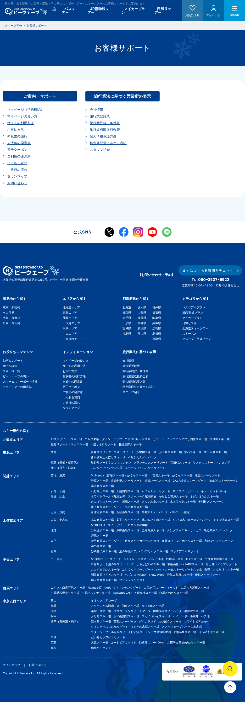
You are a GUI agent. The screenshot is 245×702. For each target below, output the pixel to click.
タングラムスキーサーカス (184, 530)
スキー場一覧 (11, 371)
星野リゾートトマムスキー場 (69, 444)
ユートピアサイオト (123, 642)
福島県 (126, 333)
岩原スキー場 (99, 480)
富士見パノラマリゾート (221, 564)
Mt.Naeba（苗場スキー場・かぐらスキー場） (120, 475)
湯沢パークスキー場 (157, 480)
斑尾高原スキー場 (153, 530)
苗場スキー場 (161, 475)
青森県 (126, 312)
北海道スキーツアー (195, 328)
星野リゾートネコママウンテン (111, 462)
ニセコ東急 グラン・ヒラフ (103, 439)
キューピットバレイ (214, 491)
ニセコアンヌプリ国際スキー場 (187, 439)
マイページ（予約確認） (25, 109)
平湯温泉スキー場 (184, 632)
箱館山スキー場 (101, 611)
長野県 (142, 323)
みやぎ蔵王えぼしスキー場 (108, 457)
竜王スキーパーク (127, 520)
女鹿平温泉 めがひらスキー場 (186, 642)
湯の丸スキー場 (101, 546)
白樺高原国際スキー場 (219, 559)
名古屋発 (8, 312)
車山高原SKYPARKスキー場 (185, 564)
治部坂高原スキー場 (180, 574)
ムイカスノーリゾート (156, 491)
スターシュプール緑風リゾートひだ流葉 (117, 632)
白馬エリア (70, 328)
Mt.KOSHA (98, 525)
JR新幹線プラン (192, 312)
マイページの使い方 (22, 116)
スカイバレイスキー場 (156, 616)
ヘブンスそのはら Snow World (144, 574)
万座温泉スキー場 (127, 512)
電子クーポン (17, 150)
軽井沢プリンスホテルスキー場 (182, 541)
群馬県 (142, 318)
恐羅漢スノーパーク (152, 642)
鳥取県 (156, 339)
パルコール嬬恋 (180, 512)
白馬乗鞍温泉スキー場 (65, 593)
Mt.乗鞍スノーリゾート (106, 559)
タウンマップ (17, 176)
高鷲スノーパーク (124, 621)
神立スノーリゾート (207, 475)
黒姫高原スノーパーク (218, 530)
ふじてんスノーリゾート (138, 569)
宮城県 (126, 328)
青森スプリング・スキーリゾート (112, 452)
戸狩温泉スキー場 (127, 530)
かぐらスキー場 (182, 475)
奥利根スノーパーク (211, 501)
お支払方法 (15, 129)
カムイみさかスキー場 (105, 569)
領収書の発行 (17, 136)
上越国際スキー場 (127, 491)
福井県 (156, 307)
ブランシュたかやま (132, 580)
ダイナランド (147, 621)
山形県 (126, 323)
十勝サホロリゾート (103, 444)
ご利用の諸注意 (19, 156)
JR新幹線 (98, 10)
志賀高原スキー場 (102, 520)
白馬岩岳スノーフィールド (161, 587)
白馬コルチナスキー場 (96, 593)
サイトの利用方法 (20, 123)
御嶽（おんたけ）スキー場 (221, 569)
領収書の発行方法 (74, 376)
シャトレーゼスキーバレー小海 (143, 559)
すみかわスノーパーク (142, 457)
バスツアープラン (193, 307)
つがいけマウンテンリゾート (122, 587)
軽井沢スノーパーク (154, 512)
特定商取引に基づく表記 (108, 143)
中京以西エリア (73, 339)
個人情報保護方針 (103, 136)
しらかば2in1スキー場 (150, 564)
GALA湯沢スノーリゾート (189, 480)
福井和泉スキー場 (127, 605)
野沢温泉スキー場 (102, 530)
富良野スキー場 (220, 439)
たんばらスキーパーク (105, 501)
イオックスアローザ (104, 600)
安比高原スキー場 (170, 452)
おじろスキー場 (101, 616)
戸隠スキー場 (99, 535)
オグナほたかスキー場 (204, 496)
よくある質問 (17, 163)
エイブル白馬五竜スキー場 (68, 587)
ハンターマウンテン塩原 (106, 468)
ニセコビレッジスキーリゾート (144, 439)
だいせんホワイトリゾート (108, 637)
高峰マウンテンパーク (218, 541)
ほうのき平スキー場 (211, 632)
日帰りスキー (191, 323)
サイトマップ (11, 665)
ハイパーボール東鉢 (186, 616)
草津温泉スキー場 (102, 512)
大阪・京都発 (11, 318)
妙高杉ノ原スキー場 (104, 551)
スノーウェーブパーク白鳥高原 (183, 626)
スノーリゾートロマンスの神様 (128, 525)
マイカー (133, 10)
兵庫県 (156, 323)
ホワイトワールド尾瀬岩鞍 (108, 496)
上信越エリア (71, 323)
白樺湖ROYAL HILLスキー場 (184, 559)
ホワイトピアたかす (197, 621)
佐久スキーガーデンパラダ (142, 541)
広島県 (156, 328)
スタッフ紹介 (100, 150)
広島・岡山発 (11, 323)
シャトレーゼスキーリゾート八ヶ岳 (179, 569)
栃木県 (142, 307)
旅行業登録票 (100, 116)
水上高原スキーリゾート (106, 507)
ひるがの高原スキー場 (145, 626)
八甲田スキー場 (146, 452)
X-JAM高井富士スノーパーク (192, 520)
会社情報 (96, 109)
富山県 (142, 333)
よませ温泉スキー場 (226, 520)
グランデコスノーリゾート (151, 462)
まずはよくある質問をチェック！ (210, 270)
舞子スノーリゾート (186, 491)
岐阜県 (156, 318)
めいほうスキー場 (169, 621)
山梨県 (142, 312)
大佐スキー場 (99, 642)
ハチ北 (205, 616)
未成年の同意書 (19, 143)
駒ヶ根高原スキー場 (104, 580)
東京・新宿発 (11, 307)
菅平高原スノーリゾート (106, 541)
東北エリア (70, 312)
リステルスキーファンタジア (211, 462)
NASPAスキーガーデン (224, 480)
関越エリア (70, 318)
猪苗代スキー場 (180, 462)
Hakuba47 (95, 587)
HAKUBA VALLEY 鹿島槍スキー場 (135, 593)
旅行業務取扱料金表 (105, 129)
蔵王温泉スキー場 (215, 452)
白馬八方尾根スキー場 (195, 587)
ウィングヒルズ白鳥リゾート (109, 626)
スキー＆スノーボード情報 (20, 381)
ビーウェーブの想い (16, 376)
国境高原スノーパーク (167, 611)
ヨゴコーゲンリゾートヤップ (132, 611)
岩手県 (126, 318)
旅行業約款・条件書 (105, 123)
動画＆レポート (13, 360)
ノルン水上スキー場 (154, 501)
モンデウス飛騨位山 (158, 632)
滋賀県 (156, 312)
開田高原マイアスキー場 (106, 574)
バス (68, 10)
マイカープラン (192, 318)
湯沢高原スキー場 (102, 486)
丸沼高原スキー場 (136, 507)
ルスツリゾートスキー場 (66, 439)
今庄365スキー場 (153, 605)
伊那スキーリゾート (208, 574)
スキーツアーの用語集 (17, 387)
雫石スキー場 (192, 452)
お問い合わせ (17, 183)
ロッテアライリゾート (184, 551)
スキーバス (189, 333)
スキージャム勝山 (102, 605)
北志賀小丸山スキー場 (156, 520)
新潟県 (142, 328)
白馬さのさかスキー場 (173, 593)
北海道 (126, 307)
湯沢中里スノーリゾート (126, 480)
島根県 (156, 333)
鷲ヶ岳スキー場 (101, 621)
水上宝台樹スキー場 (183, 501)
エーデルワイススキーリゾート (145, 468)
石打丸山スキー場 (102, 491)
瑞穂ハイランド (101, 647)
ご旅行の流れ (17, 170)
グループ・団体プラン (196, 339)
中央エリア (70, 333)
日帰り (163, 10)
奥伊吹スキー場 (195, 611)
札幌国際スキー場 (130, 444)
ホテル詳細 (10, 366)
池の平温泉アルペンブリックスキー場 (143, 551)
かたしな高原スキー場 (173, 496)
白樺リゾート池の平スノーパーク (112, 564)
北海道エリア (71, 307)
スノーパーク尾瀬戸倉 (142, 496)
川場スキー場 (130, 501)
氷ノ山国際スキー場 (126, 616)
